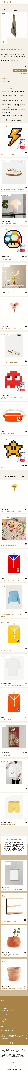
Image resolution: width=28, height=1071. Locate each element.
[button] (26, 1046)
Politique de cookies (10, 1069)
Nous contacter (4, 1005)
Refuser (14, 1066)
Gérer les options (13, 1059)
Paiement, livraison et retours (7, 1006)
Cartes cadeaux (4, 1023)
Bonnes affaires (4, 1021)
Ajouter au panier (20, 70)
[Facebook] (12, 1043)
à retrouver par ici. (15, 60)
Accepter (14, 1062)
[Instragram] (10, 1043)
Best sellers (3, 1024)
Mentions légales (18, 1069)
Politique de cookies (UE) (6, 1010)
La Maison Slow (12, 9)
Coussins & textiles (21, 9)
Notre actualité (4, 1008)
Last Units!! (3, 1019)
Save (4, 13)
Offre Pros (3, 1026)
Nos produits (5, 9)
